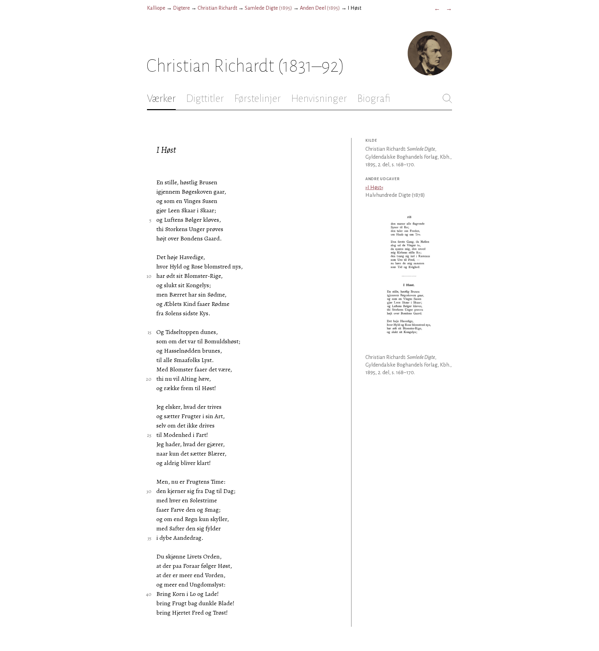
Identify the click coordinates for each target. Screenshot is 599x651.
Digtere (181, 8)
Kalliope (156, 8)
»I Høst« (374, 187)
